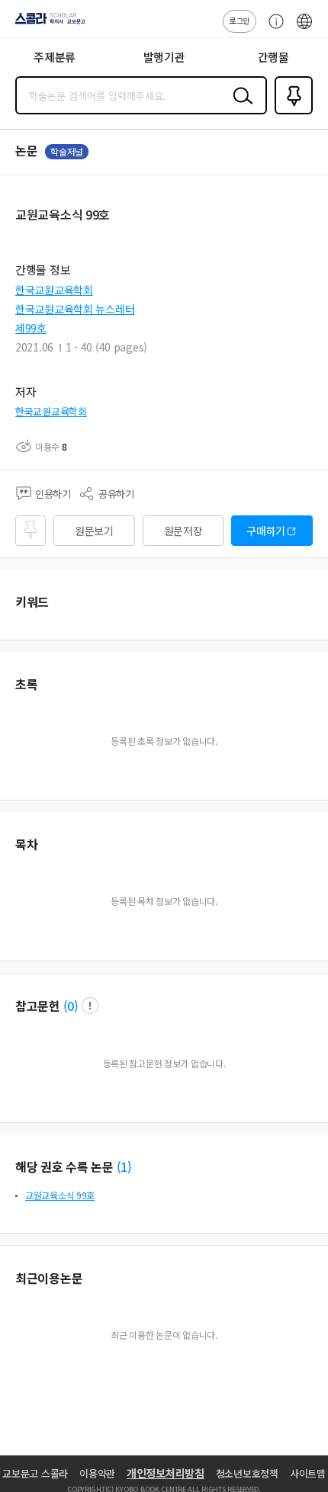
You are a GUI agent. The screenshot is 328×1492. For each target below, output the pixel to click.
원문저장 (183, 530)
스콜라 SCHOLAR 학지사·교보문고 (47, 23)
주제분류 (55, 57)
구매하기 (265, 530)
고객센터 (272, 29)
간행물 (273, 57)
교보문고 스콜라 (35, 1473)
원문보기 (94, 530)
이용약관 (97, 1473)
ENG (304, 29)
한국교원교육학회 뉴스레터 (74, 308)
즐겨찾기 (290, 112)
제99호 (31, 327)
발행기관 (164, 57)
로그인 (239, 20)
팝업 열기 (90, 1005)
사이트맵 (308, 1473)
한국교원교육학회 (54, 289)
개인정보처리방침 (165, 1473)
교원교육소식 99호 (60, 1195)
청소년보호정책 (247, 1473)
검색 (239, 107)
